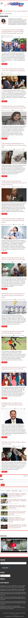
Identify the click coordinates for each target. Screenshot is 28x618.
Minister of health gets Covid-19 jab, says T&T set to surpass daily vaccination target (13, 258)
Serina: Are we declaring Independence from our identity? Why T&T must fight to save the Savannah (16, 519)
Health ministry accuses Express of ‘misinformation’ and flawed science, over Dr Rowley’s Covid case (13, 182)
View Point (15, 37)
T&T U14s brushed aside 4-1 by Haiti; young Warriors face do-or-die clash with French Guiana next (17, 526)
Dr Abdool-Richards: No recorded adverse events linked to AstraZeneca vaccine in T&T (13, 107)
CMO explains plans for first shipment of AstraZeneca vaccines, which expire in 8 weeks (12, 295)
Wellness (19, 110)
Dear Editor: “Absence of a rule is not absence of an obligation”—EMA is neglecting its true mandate (17, 495)
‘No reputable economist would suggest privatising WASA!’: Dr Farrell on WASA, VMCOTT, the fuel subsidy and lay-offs (12, 31)
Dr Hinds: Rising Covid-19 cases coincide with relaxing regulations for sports (12, 332)
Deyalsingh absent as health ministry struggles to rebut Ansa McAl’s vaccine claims (12, 404)
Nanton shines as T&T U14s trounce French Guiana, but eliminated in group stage (17, 513)
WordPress (11, 613)
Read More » (4, 101)
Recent (3, 491)
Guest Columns (6, 37)
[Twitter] (13, 614)
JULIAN (2, 601)
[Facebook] (12, 614)
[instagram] (16, 614)
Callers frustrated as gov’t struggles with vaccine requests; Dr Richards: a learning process (12, 220)
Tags (20, 491)
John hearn (3, 606)
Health (14, 110)
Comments (14, 491)
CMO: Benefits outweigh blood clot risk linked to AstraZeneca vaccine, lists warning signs (13, 145)
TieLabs (23, 613)
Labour (11, 37)
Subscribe (5, 567)
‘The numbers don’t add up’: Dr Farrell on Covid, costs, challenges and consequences (13, 70)
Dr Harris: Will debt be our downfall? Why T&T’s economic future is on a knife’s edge (12, 586)
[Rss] (11, 614)
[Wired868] (14, 4)
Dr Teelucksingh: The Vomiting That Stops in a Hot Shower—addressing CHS (17, 501)
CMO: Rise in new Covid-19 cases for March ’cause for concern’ (13, 443)
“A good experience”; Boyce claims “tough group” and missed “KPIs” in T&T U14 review (17, 507)
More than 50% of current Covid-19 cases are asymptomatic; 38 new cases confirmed (13, 368)
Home (3, 13)
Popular (8, 491)
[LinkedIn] (15, 614)
